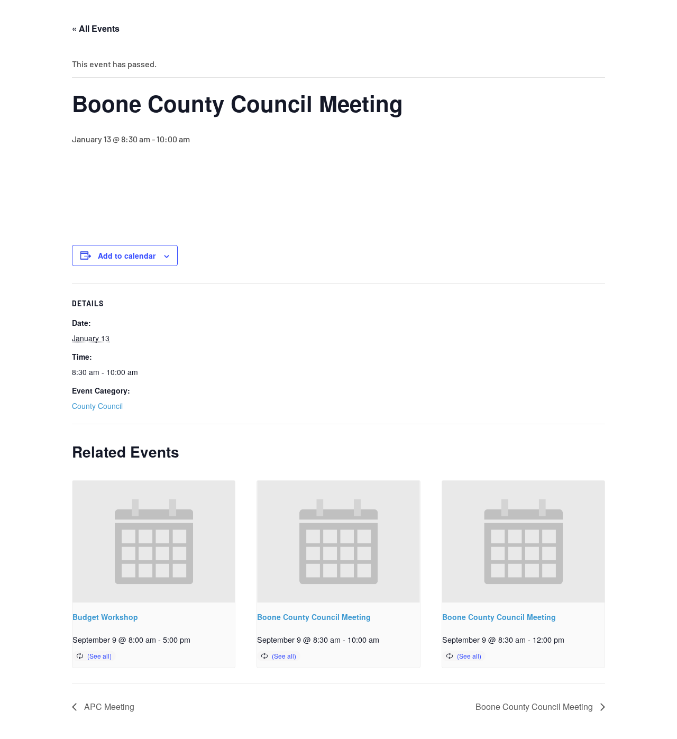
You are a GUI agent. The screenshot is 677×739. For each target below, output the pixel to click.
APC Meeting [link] (108, 706)
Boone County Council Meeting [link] (314, 617)
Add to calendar (126, 255)
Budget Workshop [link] (105, 617)
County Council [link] (97, 405)
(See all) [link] (99, 655)
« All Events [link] (96, 28)
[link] (153, 542)
